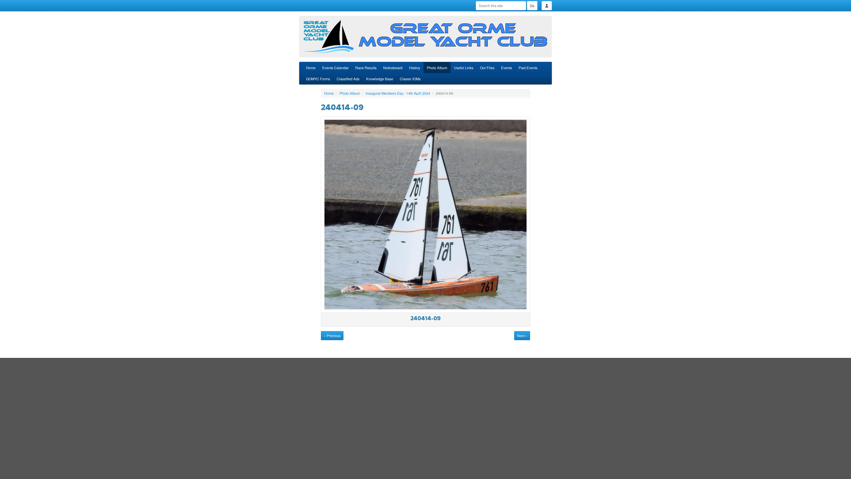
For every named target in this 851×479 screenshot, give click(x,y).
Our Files (487, 67)
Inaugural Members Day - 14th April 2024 (398, 93)
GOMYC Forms (318, 78)
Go (532, 5)
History (414, 67)
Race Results (366, 67)
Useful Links (463, 67)
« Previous (332, 335)
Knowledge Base (379, 78)
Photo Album (437, 67)
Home (311, 67)
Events (506, 67)
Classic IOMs (410, 78)
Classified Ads (348, 78)
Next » (522, 335)
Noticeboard (392, 67)
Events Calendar (335, 67)
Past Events (528, 67)
